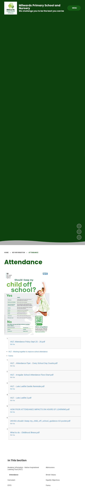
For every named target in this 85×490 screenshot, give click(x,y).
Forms (10, 356)
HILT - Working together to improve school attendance (27, 352)
